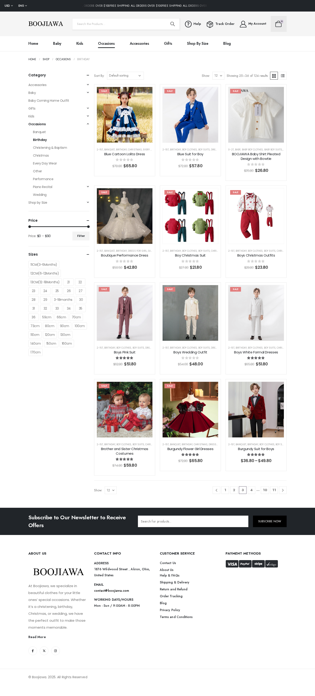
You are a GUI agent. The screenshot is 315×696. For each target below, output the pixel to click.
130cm (65, 334)
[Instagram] (55, 650)
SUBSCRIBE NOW (269, 521)
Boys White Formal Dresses (256, 352)
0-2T (231, 149)
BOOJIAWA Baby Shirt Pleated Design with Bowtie (256, 156)
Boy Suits (204, 149)
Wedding (40, 194)
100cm (80, 326)
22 (80, 282)
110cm (34, 334)
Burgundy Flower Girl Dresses (190, 448)
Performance (43, 179)
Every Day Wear (152, 149)
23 (33, 291)
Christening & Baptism (50, 147)
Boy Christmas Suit (190, 255)
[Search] (172, 24)
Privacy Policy (170, 610)
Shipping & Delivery (174, 582)
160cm (67, 343)
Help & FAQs (169, 575)
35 (80, 308)
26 (69, 291)
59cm (46, 317)
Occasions (106, 43)
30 (81, 299)
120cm (50, 334)
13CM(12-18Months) (45, 282)
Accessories (139, 43)
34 (69, 308)
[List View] (283, 76)
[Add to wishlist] (145, 94)
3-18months (63, 299)
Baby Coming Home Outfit (48, 100)
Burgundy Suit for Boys (256, 448)
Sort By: (99, 75)
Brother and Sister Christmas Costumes (124, 451)
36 (33, 317)
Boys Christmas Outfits (256, 255)
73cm (34, 326)
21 (68, 282)
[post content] (124, 115)
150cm (51, 343)
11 (274, 490)
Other (37, 171)
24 (45, 291)
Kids (79, 43)
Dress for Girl (137, 251)
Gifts (168, 43)
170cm (35, 352)
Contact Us (168, 563)
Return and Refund (173, 589)
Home (33, 43)
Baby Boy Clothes (252, 149)
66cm (61, 317)
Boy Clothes (189, 149)
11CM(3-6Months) (43, 264)
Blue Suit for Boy (190, 154)
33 (57, 308)
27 (80, 291)
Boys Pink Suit (125, 352)
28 (33, 299)
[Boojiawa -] (45, 24)
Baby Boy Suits (273, 149)
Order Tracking (171, 596)
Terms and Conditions (176, 617)
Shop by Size (197, 43)
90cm (64, 326)
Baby (57, 43)
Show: (206, 75)
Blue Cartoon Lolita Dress (124, 154)
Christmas (135, 149)
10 (265, 490)
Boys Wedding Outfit (190, 352)
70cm (76, 317)
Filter (81, 236)
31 (33, 308)
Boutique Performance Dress (124, 255)
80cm (49, 326)
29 (45, 299)
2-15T (100, 149)
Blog (227, 43)
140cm (35, 343)
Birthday (121, 149)
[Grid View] (274, 76)
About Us (167, 570)
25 (57, 291)
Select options (128, 138)
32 (45, 308)
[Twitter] (44, 650)
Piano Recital (42, 187)
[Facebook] (32, 650)
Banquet (109, 149)
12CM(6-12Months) (44, 273)
